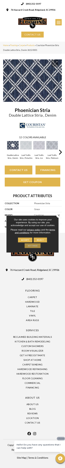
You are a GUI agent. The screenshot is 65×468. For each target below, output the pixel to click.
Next (60, 147)
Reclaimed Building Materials (32, 337)
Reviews (32, 413)
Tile (32, 311)
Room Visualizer (32, 350)
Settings (32, 245)
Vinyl (32, 315)
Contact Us (19, 169)
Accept (25, 240)
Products (31, 45)
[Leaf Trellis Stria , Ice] (39, 145)
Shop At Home (32, 360)
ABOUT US (32, 397)
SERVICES (32, 330)
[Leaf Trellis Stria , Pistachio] (25, 145)
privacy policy (34, 229)
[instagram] (34, 433)
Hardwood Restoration (33, 373)
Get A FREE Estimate (32, 355)
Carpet (22, 45)
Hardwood (32, 301)
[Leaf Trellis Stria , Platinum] (52, 145)
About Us (33, 404)
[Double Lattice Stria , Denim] (12, 145)
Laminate (32, 306)
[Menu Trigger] (58, 22)
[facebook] (29, 433)
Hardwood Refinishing (32, 369)
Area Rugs (32, 320)
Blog (32, 408)
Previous (4, 147)
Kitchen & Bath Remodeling (32, 341)
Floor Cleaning (32, 378)
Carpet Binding (32, 364)
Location (32, 418)
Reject (40, 240)
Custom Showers (32, 346)
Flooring (13, 45)
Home (6, 45)
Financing (48, 169)
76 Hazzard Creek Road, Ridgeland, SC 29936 (33, 10)
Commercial (33, 383)
